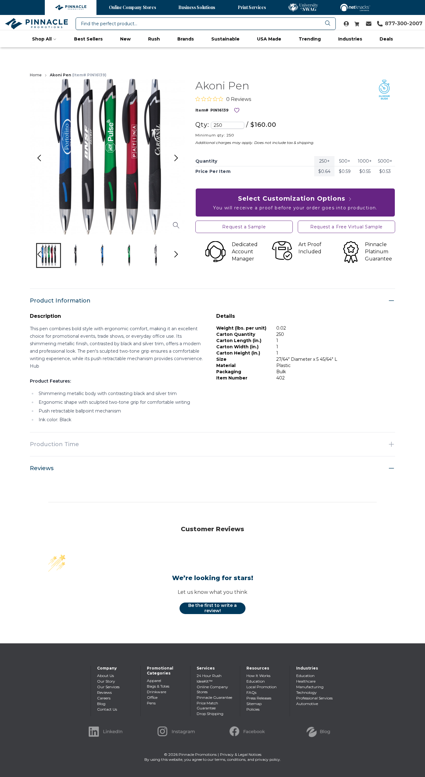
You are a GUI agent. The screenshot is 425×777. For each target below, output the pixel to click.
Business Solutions (196, 7)
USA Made (269, 39)
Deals (386, 39)
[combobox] (206, 23)
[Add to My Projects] (237, 110)
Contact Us (107, 709)
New (125, 39)
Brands (185, 39)
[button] (48, 255)
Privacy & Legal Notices (240, 754)
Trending (310, 39)
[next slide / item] (182, 257)
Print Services (252, 7)
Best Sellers (88, 39)
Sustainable (225, 39)
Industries (350, 39)
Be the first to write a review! (212, 608)
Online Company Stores (132, 7)
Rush (154, 39)
